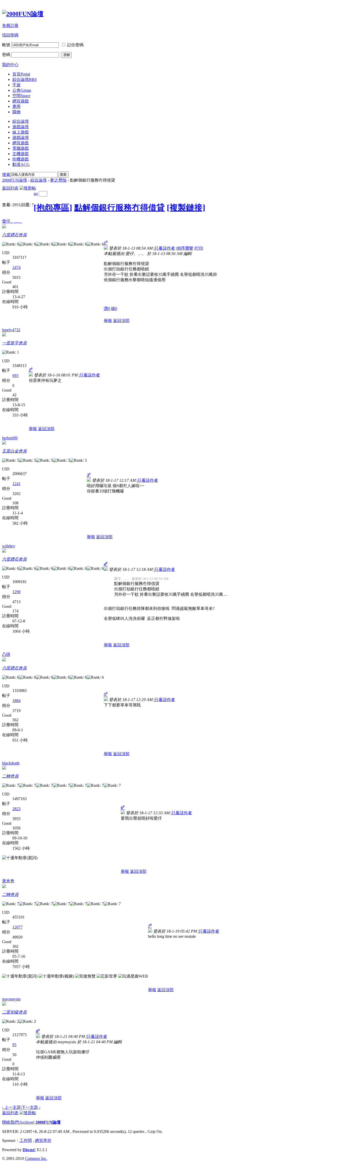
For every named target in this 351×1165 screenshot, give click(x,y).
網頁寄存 (43, 1140)
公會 (21, 90)
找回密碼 (10, 35)
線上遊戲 (20, 132)
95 (14, 1045)
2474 (16, 267)
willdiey (8, 546)
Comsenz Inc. (36, 1158)
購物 (16, 112)
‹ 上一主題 (11, 1107)
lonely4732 (11, 330)
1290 (16, 592)
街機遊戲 (20, 159)
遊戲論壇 (20, 127)
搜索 (6, 174)
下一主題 (31, 1107)
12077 (17, 927)
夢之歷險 (58, 180)
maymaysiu (11, 999)
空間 (21, 95)
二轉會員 (10, 776)
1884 (16, 700)
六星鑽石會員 (14, 235)
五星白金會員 (14, 451)
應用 (16, 106)
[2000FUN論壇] (22, 14)
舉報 (108, 320)
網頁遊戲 (20, 101)
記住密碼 (75, 45)
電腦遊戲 (20, 148)
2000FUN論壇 (14, 180)
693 (15, 375)
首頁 (21, 74)
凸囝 (6, 654)
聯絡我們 (10, 1122)
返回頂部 (121, 320)
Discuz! (29, 1150)
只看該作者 (164, 248)
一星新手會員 (14, 343)
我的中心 (10, 64)
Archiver (26, 1122)
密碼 (6, 54)
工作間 (26, 1140)
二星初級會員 (14, 1012)
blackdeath (11, 763)
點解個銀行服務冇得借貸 (119, 207)
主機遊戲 (20, 153)
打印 (199, 248)
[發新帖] (28, 188)
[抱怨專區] (53, 207)
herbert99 (9, 438)
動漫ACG (21, 164)
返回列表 (10, 188)
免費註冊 (10, 25)
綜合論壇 (24, 79)
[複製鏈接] (186, 207)
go (36, 193)
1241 (16, 483)
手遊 (16, 85)
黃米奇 (8, 881)
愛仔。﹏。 (12, 221)
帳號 (6, 45)
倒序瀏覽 (185, 248)
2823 (16, 809)
